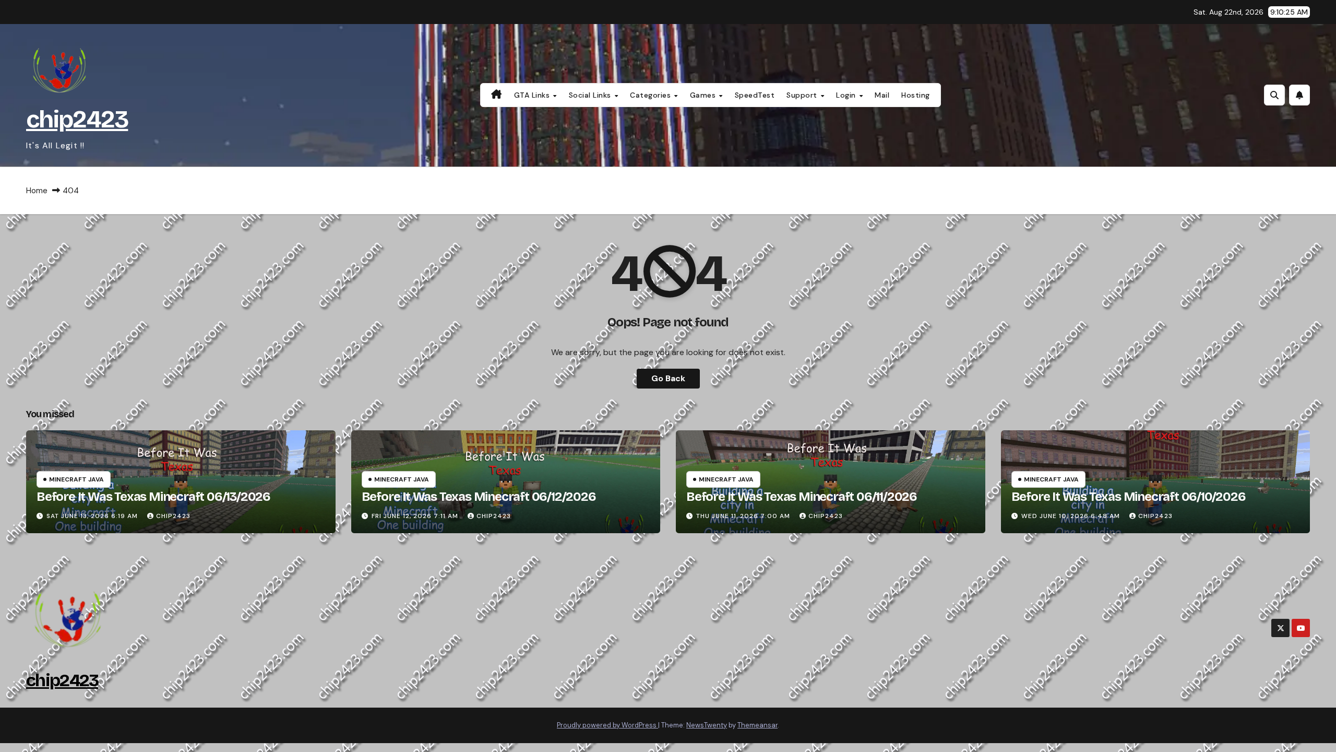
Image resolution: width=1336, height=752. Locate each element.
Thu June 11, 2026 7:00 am (744, 516)
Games (704, 95)
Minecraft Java (76, 479)
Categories (651, 95)
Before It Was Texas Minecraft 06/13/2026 (153, 496)
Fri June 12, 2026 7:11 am (416, 516)
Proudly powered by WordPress (607, 725)
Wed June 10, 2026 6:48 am (1071, 516)
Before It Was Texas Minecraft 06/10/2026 (1128, 496)
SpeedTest (755, 95)
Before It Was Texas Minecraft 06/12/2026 (479, 496)
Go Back (668, 378)
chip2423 (77, 119)
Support (802, 95)
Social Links (591, 95)
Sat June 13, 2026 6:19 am (93, 516)
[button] (1274, 95)
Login (847, 95)
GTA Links (533, 95)
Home (36, 190)
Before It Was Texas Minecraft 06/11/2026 (801, 496)
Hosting (915, 95)
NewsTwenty (706, 725)
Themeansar (757, 725)
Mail (882, 95)
